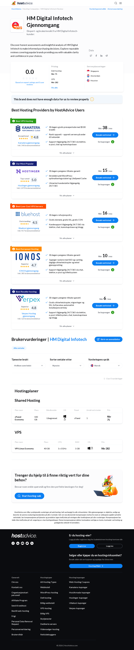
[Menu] (120, 3)
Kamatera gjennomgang (29, 142)
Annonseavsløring (115, 9)
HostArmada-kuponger (79, 592)
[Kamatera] (28, 128)
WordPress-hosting (49, 592)
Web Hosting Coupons (79, 582)
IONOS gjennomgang (28, 270)
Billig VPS (44, 613)
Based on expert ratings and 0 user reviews (30, 83)
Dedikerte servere (48, 624)
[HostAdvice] (22, 3)
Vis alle (54, 88)
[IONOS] (28, 256)
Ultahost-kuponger (77, 603)
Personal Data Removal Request (22, 622)
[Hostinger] (28, 171)
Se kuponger (105, 141)
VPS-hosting (46, 608)
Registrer (82, 546)
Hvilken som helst (22, 365)
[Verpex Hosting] (28, 299)
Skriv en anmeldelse (110, 339)
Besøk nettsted (103, 135)
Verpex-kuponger (77, 608)
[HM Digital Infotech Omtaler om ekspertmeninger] (91, 56)
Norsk (97, 365)
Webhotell (45, 587)
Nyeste (56, 365)
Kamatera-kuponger (78, 587)
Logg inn (109, 546)
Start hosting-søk (31, 495)
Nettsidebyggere (48, 634)
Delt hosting (45, 597)
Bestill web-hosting (20, 611)
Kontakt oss (17, 587)
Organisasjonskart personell (20, 593)
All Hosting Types (48, 582)
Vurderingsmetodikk (97, 9)
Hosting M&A (94, 566)
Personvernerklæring (21, 629)
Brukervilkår (17, 634)
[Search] (116, 3)
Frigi (14, 616)
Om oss (15, 582)
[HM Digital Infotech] (17, 25)
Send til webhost (19, 605)
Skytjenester (46, 618)
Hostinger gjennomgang (29, 185)
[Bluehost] (28, 214)
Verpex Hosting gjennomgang (29, 314)
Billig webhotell (47, 603)
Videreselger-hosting (49, 629)
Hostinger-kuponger (78, 597)
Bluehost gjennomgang (29, 228)
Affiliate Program (19, 600)
